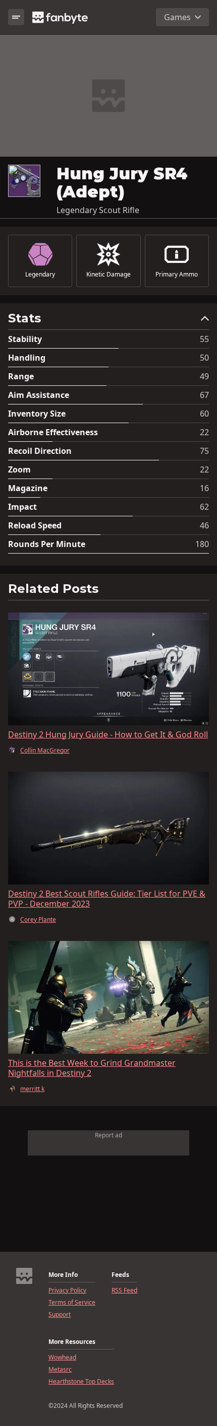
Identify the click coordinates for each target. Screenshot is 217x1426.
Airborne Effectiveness (53, 432)
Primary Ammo (176, 274)
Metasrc (60, 1370)
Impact (22, 507)
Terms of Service (71, 1303)
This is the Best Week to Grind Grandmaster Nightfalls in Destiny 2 (92, 1068)
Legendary (40, 274)
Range (21, 376)
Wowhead (62, 1357)
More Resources (71, 1342)
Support (59, 1315)
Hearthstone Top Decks (81, 1382)
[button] (108, 320)
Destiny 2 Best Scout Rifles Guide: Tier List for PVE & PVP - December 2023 (106, 899)
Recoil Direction (40, 451)
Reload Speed (35, 525)
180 (202, 544)
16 (204, 488)
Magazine (27, 488)
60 (204, 414)
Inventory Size (37, 414)
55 (204, 339)
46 (204, 525)
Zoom (19, 469)
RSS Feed (124, 1290)
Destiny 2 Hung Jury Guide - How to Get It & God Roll (108, 734)
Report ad (108, 1135)
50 (204, 358)
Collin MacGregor (45, 750)
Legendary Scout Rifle (98, 210)
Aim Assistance (38, 395)
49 (204, 376)
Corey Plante (38, 920)
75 (204, 451)
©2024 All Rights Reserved (85, 1406)
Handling (26, 358)
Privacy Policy (67, 1290)
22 (204, 432)
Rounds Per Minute (46, 544)
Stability (25, 339)
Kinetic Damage (108, 274)
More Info (63, 1275)
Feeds (120, 1275)
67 (204, 395)
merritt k (32, 1089)
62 (204, 507)
